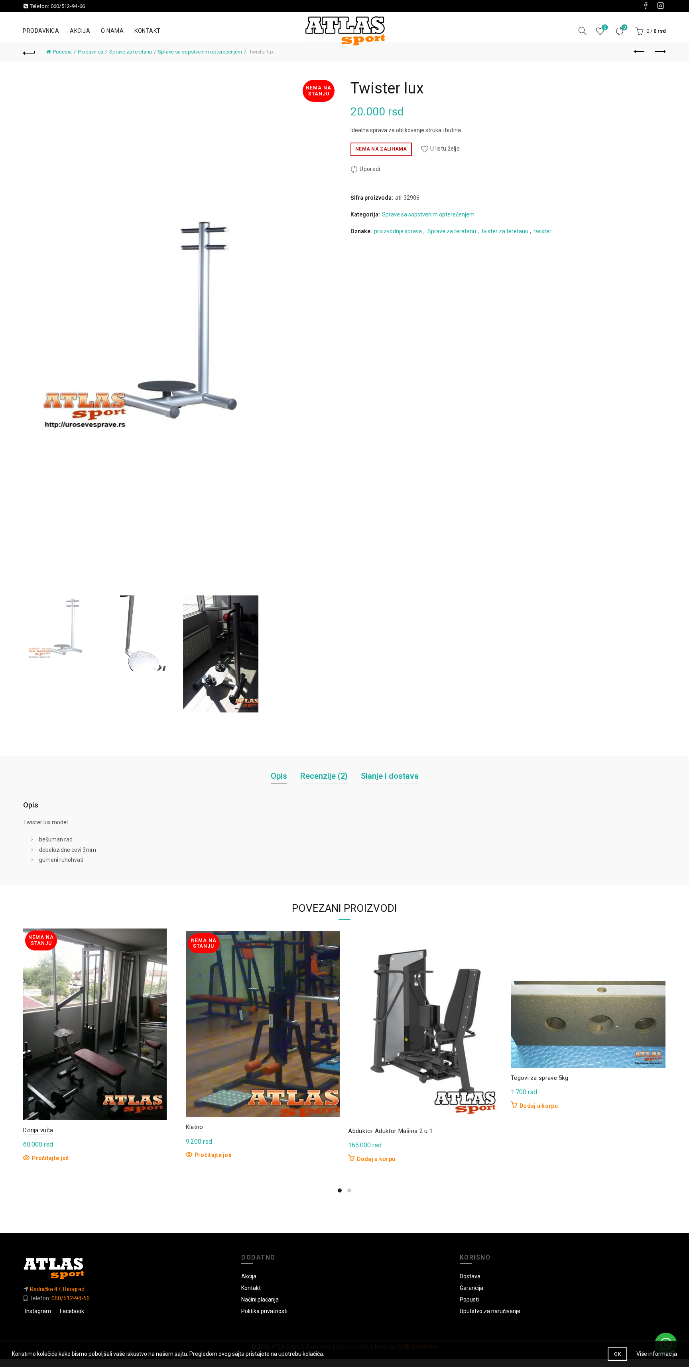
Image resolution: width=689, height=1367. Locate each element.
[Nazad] (29, 52)
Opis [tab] (279, 776)
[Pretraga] (582, 31)
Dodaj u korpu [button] (376, 1159)
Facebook (72, 1311)
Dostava (470, 1276)
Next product (660, 52)
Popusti (469, 1299)
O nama (112, 31)
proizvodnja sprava (398, 231)
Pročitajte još (50, 1158)
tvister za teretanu (505, 231)
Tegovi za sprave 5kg (539, 1077)
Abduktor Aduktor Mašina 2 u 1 (390, 1131)
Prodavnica (41, 31)
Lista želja (605, 27)
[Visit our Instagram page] (660, 6)
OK (617, 1354)
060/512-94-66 (68, 6)
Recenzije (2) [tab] (324, 776)
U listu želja (445, 148)
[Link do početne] (126, 1268)
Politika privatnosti (264, 1311)
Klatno (194, 1127)
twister (542, 231)
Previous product (640, 52)
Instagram (38, 1311)
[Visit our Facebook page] (645, 6)
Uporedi (624, 27)
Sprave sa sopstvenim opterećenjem (200, 52)
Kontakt (147, 31)
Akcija (80, 31)
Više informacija (656, 1354)
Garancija (471, 1288)
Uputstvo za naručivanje (490, 1311)
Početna (62, 52)
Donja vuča (38, 1130)
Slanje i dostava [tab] (390, 776)
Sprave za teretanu (130, 52)
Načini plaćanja (260, 1299)
